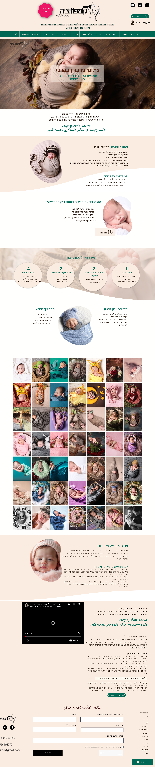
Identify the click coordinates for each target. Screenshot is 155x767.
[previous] (17, 445)
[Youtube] (133, 5)
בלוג (146, 753)
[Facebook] (147, 5)
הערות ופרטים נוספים (115, 736)
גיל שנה (145, 740)
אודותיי (145, 716)
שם (74, 715)
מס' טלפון (119, 725)
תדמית (145, 733)
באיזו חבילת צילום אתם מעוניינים (110, 715)
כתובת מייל (71, 725)
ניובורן (146, 719)
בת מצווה (144, 736)
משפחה (145, 726)
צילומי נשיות (143, 730)
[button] (22, 370)
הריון (146, 723)
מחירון (146, 743)
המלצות (145, 750)
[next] (138, 445)
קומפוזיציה (144, 713)
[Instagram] (140, 5)
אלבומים (145, 746)
